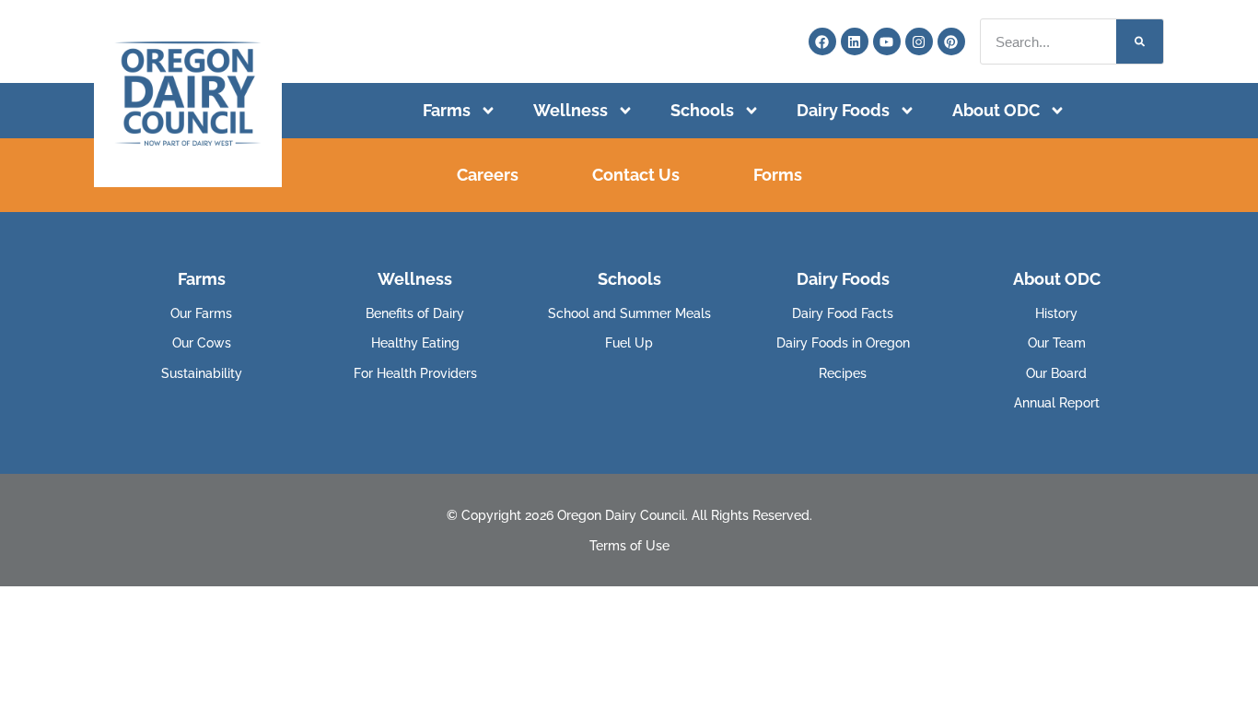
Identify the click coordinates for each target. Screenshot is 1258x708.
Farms (447, 110)
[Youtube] (887, 41)
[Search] (1139, 41)
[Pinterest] (951, 41)
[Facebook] (822, 41)
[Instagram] (919, 41)
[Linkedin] (854, 41)
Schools (702, 110)
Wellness (570, 110)
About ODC (996, 110)
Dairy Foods (843, 110)
